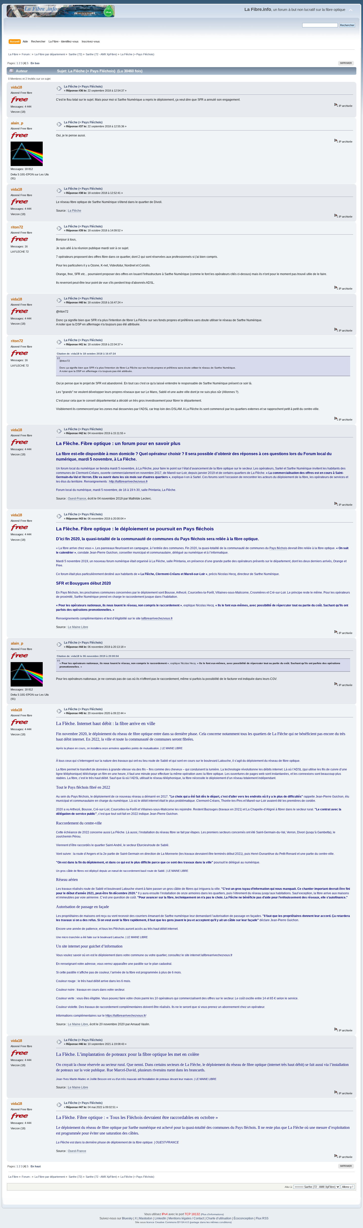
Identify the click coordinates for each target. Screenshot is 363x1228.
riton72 (17, 227)
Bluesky (127, 1218)
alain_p (17, 123)
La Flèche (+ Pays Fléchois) (83, 86)
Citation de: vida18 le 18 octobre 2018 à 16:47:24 (86, 353)
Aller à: (289, 1187)
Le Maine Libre (78, 627)
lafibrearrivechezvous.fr (157, 618)
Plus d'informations (212, 1214)
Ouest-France (77, 498)
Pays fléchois (278, 548)
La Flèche (74, 210)
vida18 (16, 87)
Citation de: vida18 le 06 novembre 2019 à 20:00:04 (88, 656)
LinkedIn (160, 1218)
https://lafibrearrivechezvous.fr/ (125, 1015)
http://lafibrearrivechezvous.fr (128, 481)
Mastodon (145, 1218)
